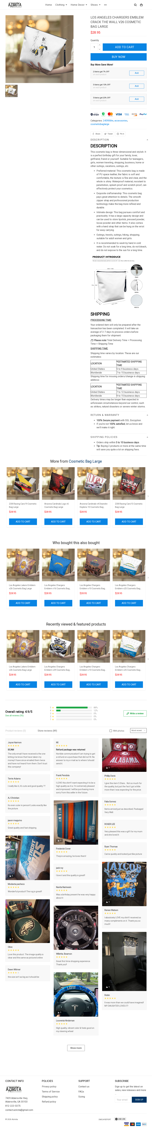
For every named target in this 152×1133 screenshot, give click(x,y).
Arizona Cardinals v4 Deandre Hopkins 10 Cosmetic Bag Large (93, 506)
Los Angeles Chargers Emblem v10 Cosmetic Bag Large (92, 587)
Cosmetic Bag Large (85, 461)
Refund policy (49, 1101)
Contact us (83, 1086)
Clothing (59, 4)
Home (48, 4)
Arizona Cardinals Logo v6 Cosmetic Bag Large (56, 505)
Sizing (81, 1096)
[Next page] (148, 497)
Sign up (139, 1099)
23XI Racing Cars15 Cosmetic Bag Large (128, 505)
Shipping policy (50, 1096)
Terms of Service (51, 1091)
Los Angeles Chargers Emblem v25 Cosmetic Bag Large (127, 587)
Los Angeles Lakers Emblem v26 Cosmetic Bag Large (22, 587)
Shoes (94, 4)
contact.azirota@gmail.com (19, 1110)
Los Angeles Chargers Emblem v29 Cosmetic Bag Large (57, 668)
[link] (11, 1122)
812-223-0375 (12, 1105)
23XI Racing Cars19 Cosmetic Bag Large (23, 505)
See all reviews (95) (14, 715)
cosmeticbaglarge (100, 124)
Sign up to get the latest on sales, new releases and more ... (130, 1090)
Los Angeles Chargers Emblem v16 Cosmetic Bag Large (57, 587)
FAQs (81, 1091)
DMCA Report (105, 1119)
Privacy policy (49, 1086)
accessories (120, 120)
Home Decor (77, 4)
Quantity (95, 40)
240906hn (108, 120)
